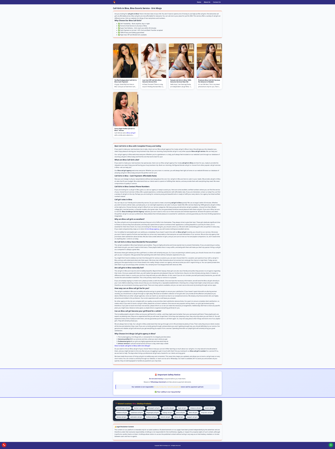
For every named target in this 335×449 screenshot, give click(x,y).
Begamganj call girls (153, 412)
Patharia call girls (122, 412)
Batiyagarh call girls (154, 408)
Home (199, 2)
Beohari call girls (139, 408)
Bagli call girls (182, 408)
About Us (207, 2)
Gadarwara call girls (137, 412)
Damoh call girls (165, 417)
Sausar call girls (209, 408)
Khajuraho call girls (207, 412)
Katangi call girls (167, 412)
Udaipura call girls (195, 408)
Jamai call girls (180, 412)
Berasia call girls (121, 417)
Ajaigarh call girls (192, 417)
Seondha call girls (169, 408)
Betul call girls (193, 412)
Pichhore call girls (151, 417)
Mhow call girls (178, 417)
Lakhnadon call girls (136, 417)
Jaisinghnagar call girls (123, 408)
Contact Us (217, 2)
